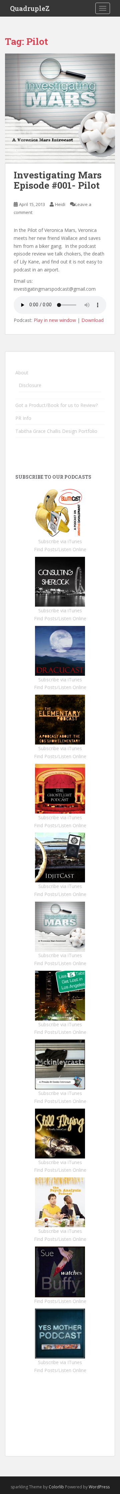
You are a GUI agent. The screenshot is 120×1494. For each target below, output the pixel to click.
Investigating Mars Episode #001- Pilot (58, 180)
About (21, 372)
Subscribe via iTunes (60, 541)
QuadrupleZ (30, 8)
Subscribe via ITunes (60, 1362)
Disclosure (30, 385)
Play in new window (55, 320)
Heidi (60, 204)
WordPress (99, 1487)
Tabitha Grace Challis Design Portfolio (56, 431)
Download (92, 320)
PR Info (23, 418)
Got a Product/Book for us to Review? (56, 405)
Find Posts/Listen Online (60, 549)
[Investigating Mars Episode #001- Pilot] (60, 108)
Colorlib (56, 1487)
